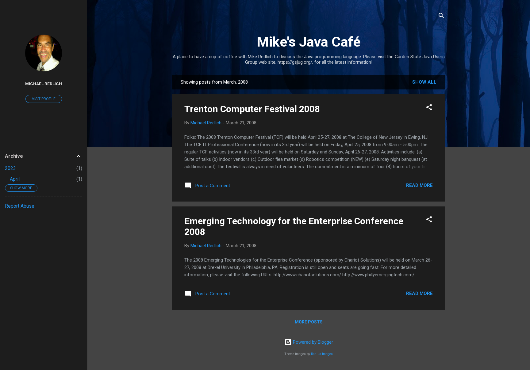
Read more (419, 185)
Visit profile (44, 99)
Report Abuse (19, 206)
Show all (424, 82)
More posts (309, 321)
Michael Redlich (43, 83)
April (15, 179)
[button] (429, 108)
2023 (10, 168)
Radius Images (322, 354)
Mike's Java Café (308, 42)
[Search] (441, 16)
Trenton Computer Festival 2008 (252, 109)
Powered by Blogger (312, 342)
